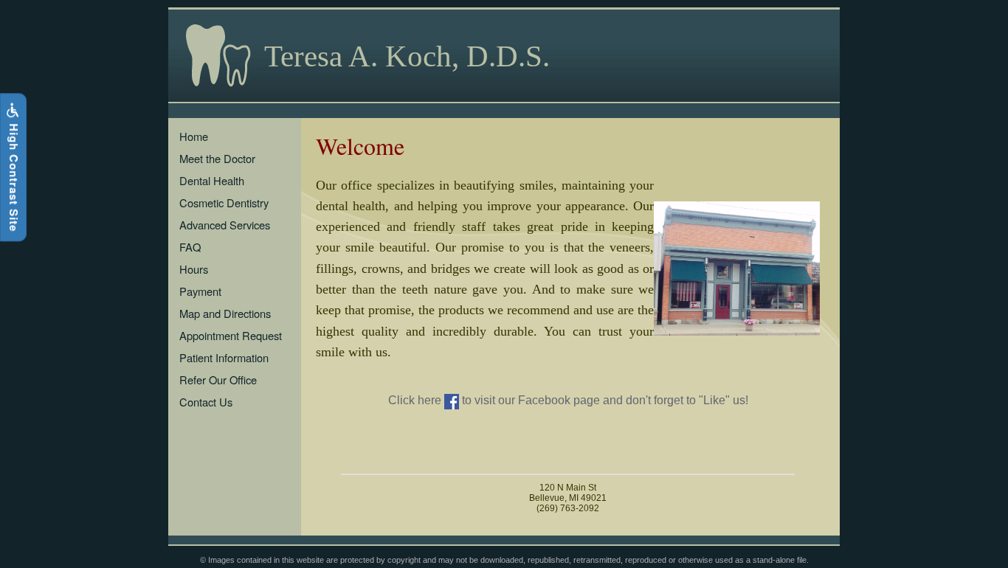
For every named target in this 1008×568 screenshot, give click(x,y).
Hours (193, 269)
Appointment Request (230, 335)
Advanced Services (224, 224)
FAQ (190, 246)
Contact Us (205, 401)
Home (193, 136)
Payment (200, 291)
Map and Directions (225, 313)
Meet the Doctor (217, 158)
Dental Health (211, 180)
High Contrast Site (14, 176)
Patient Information (224, 357)
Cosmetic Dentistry (224, 202)
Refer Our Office (218, 379)
